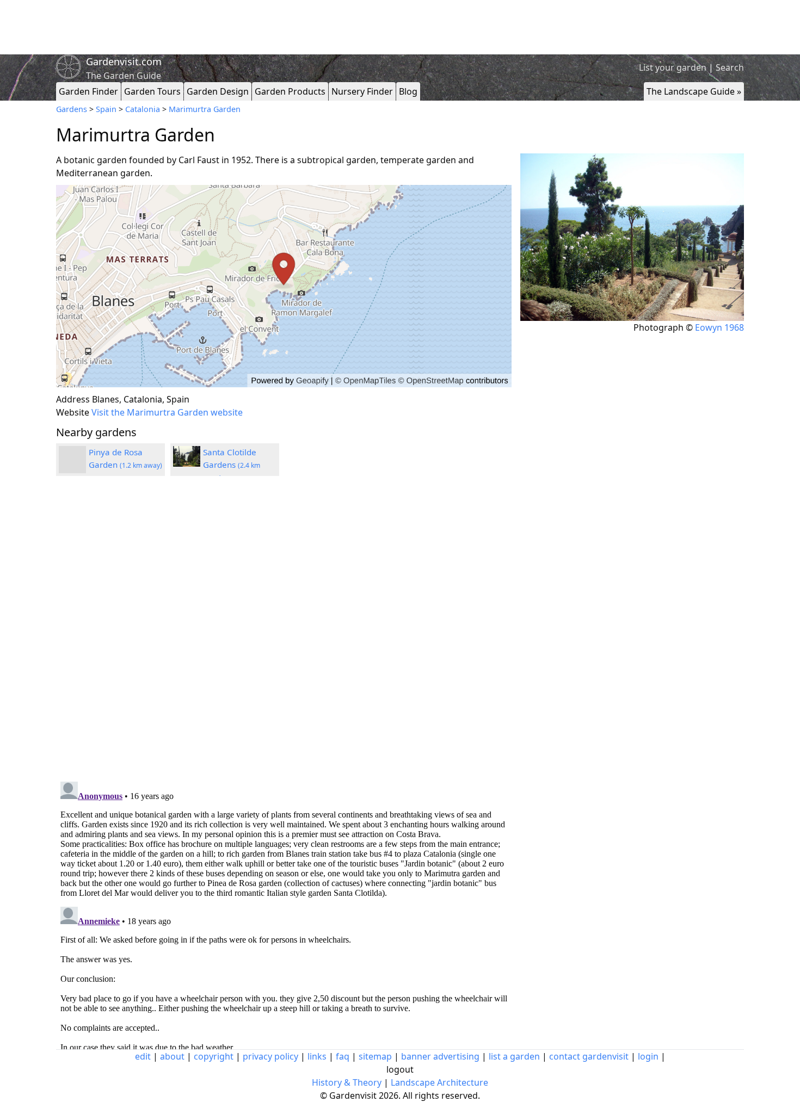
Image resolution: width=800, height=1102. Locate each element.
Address (73, 399)
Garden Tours (152, 91)
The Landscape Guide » (694, 91)
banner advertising (440, 1056)
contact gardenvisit (589, 1056)
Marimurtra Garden (205, 109)
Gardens (71, 109)
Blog (408, 91)
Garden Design (218, 91)
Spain (106, 109)
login (648, 1056)
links (317, 1056)
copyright (213, 1056)
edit (143, 1056)
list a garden (514, 1056)
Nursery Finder (362, 91)
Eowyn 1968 (719, 327)
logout (400, 1069)
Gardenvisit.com (124, 61)
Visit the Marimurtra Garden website (167, 412)
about (172, 1056)
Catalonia (142, 109)
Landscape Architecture (439, 1082)
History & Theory (346, 1082)
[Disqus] (284, 630)
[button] (284, 286)
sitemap (375, 1056)
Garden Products (290, 91)
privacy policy (270, 1056)
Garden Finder (88, 91)
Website (72, 412)
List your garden (672, 67)
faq (342, 1056)
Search (730, 67)
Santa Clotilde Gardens (231, 464)
